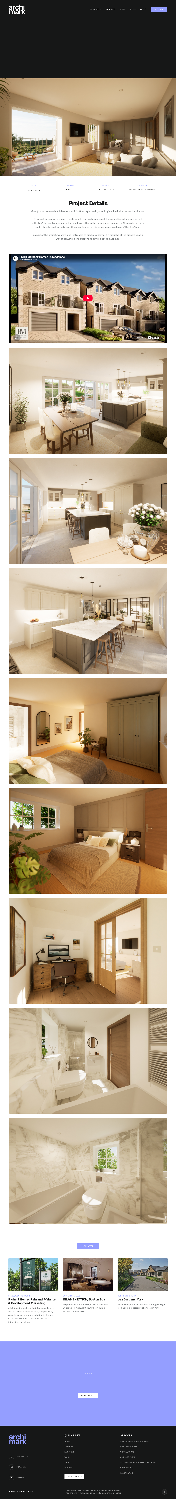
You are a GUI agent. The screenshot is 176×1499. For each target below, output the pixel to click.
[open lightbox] (88, 401)
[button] (95, 9)
